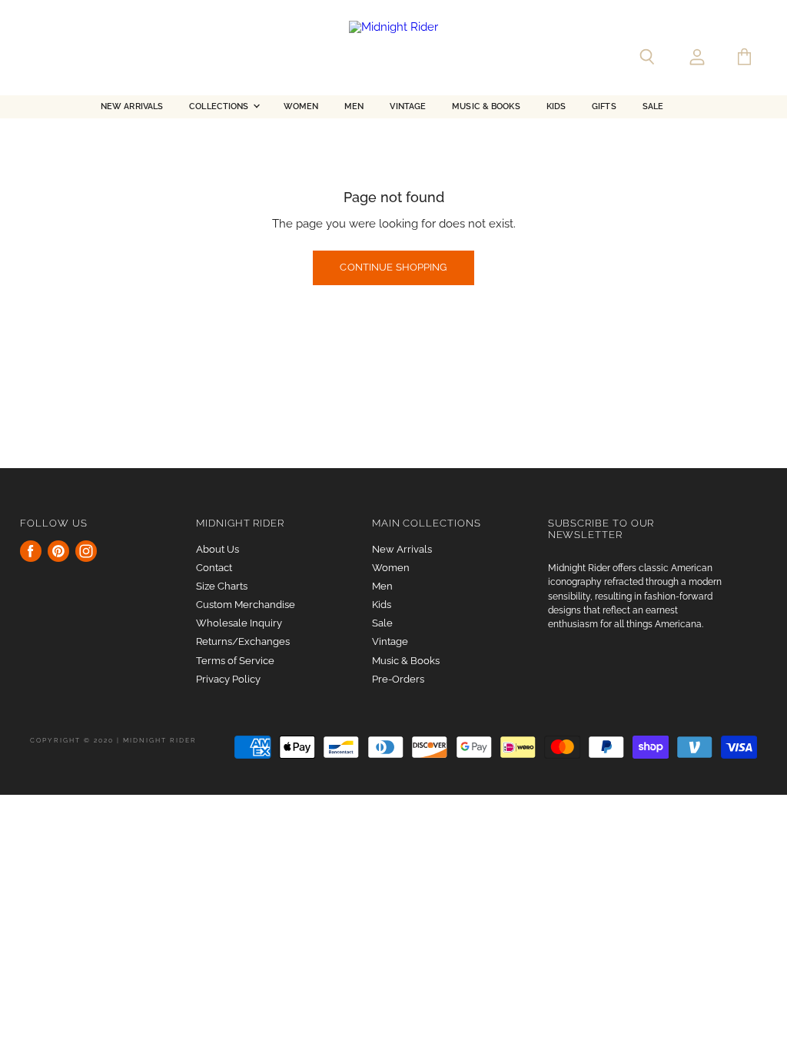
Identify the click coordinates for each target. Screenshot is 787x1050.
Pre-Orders (398, 679)
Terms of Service (235, 660)
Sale (653, 106)
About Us (217, 549)
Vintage (408, 106)
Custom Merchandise (245, 604)
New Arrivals (132, 106)
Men (354, 106)
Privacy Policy (228, 679)
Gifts (604, 106)
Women (301, 106)
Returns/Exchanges (243, 641)
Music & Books (486, 106)
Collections (220, 106)
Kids (556, 106)
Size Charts (221, 586)
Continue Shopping (393, 267)
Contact (214, 567)
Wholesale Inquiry (239, 623)
